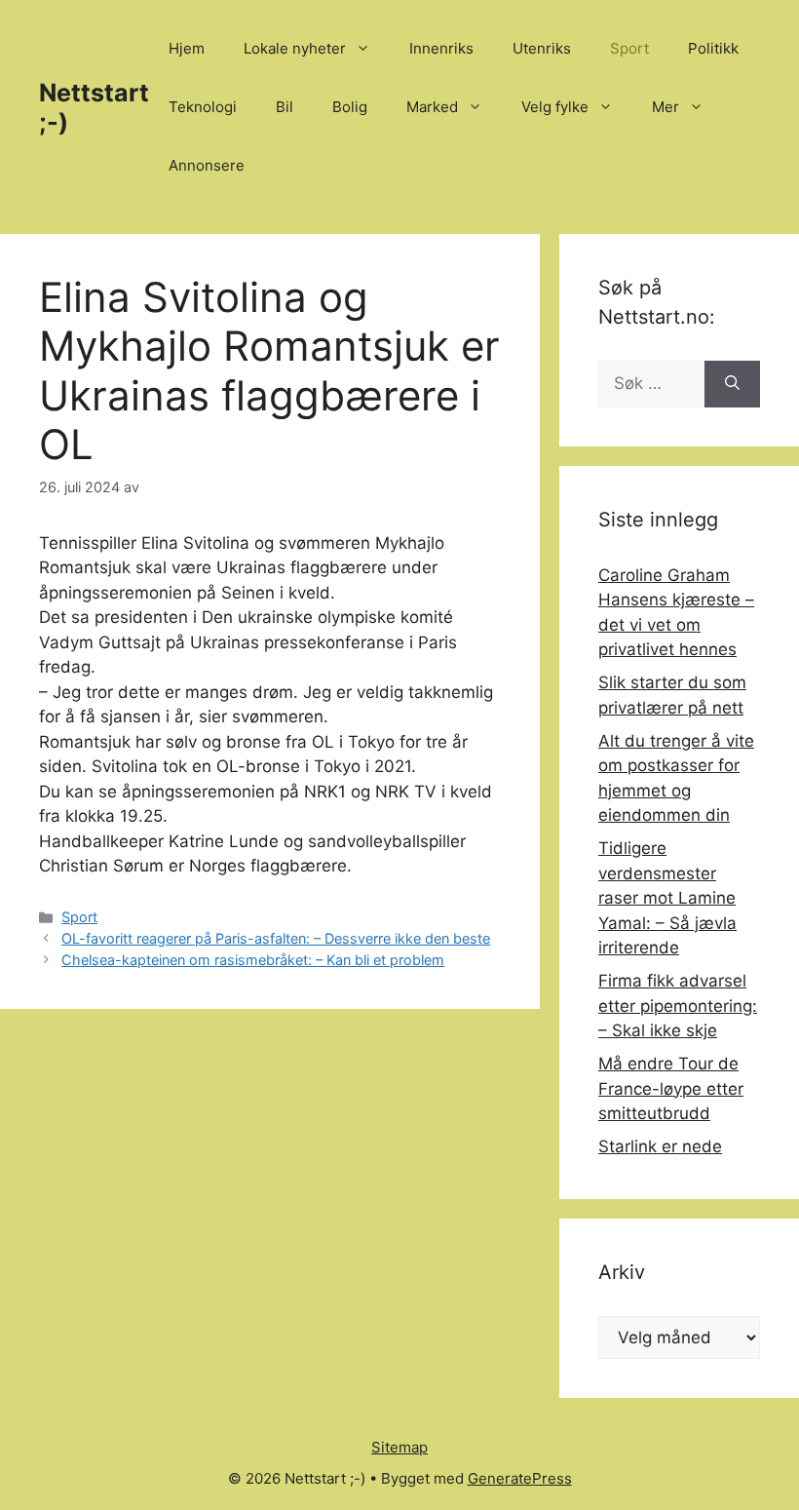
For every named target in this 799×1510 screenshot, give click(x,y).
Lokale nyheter (295, 48)
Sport (629, 48)
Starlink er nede (660, 1146)
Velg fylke (555, 106)
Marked (432, 106)
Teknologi (203, 106)
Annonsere (207, 165)
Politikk (713, 48)
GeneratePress (520, 1478)
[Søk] (732, 384)
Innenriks (441, 48)
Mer (665, 106)
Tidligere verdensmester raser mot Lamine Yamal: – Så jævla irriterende (667, 897)
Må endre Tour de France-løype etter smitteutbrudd (670, 1088)
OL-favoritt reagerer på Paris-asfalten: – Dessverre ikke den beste (275, 938)
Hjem (187, 48)
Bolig (349, 106)
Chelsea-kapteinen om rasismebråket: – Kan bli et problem (252, 959)
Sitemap (399, 1447)
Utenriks (542, 48)
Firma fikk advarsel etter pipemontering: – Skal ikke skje (677, 1005)
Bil (284, 106)
